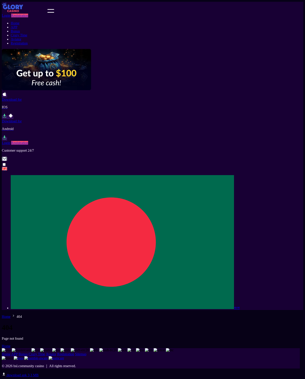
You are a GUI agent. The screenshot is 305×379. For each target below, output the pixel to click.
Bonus (15, 31)
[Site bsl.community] (24, 11)
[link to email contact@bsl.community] (4, 160)
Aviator (16, 39)
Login (6, 15)
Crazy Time (19, 35)
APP (14, 27)
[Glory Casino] (152, 169)
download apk (22, 375)
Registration (19, 15)
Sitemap (80, 354)
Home (15, 23)
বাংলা (237, 308)
